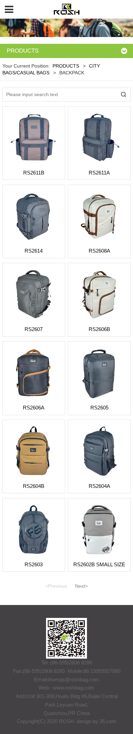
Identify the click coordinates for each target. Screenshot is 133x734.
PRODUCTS (66, 66)
